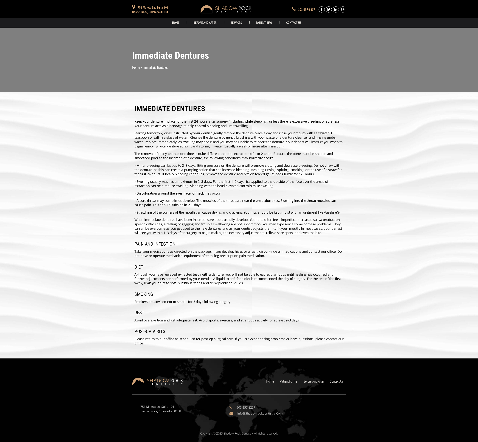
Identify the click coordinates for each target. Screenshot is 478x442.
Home (175, 22)
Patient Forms (289, 381)
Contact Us (293, 22)
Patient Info (264, 22)
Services (236, 22)
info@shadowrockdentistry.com (260, 413)
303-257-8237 (306, 9)
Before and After (204, 22)
